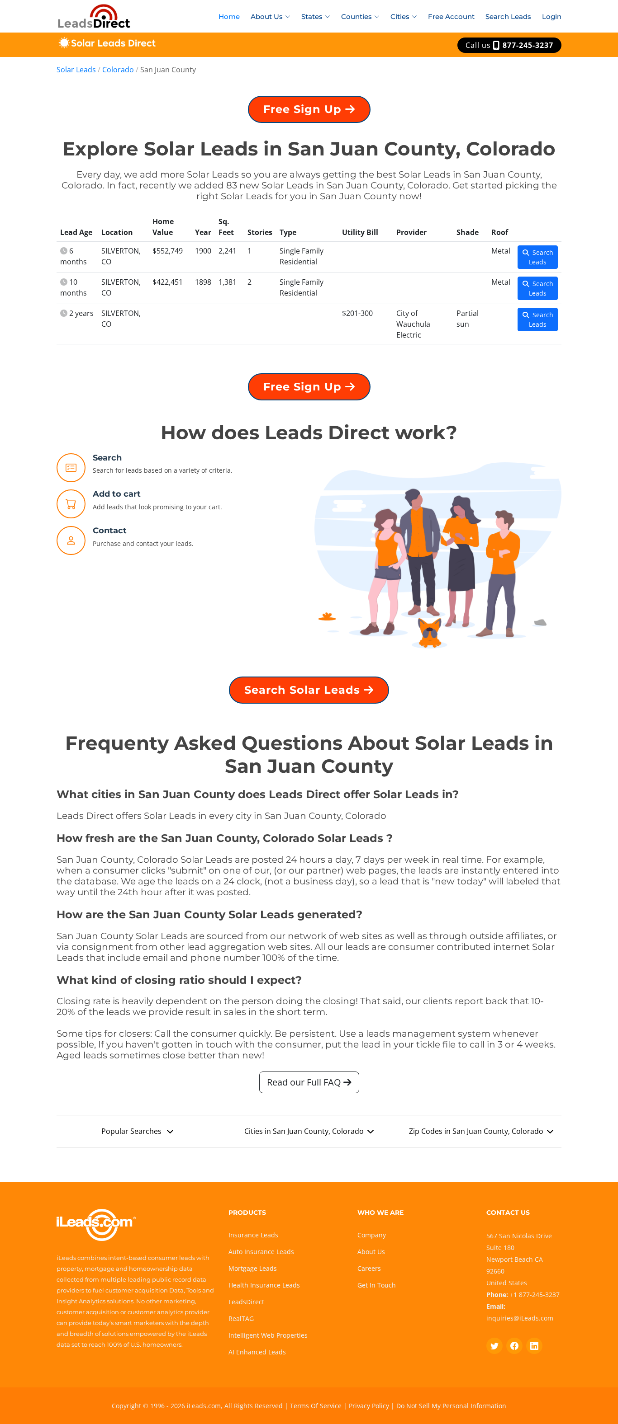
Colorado (118, 70)
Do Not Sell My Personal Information (451, 1405)
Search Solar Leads (304, 689)
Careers (369, 1268)
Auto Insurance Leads (261, 1251)
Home (229, 16)
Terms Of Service (316, 1405)
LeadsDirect (246, 1301)
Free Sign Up (304, 109)
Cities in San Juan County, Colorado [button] (304, 1131)
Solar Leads (76, 70)
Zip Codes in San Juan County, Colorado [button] (476, 1131)
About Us (371, 1251)
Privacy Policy (369, 1405)
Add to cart (117, 494)
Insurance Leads (253, 1235)
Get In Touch (376, 1285)
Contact (110, 531)
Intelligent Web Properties (268, 1335)
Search (107, 458)
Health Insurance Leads (264, 1285)
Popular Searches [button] (132, 1131)
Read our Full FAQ (305, 1082)
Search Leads (508, 16)
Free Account (451, 16)
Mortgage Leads (252, 1268)
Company (371, 1235)
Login (551, 16)
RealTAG (241, 1318)
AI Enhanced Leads (257, 1352)
